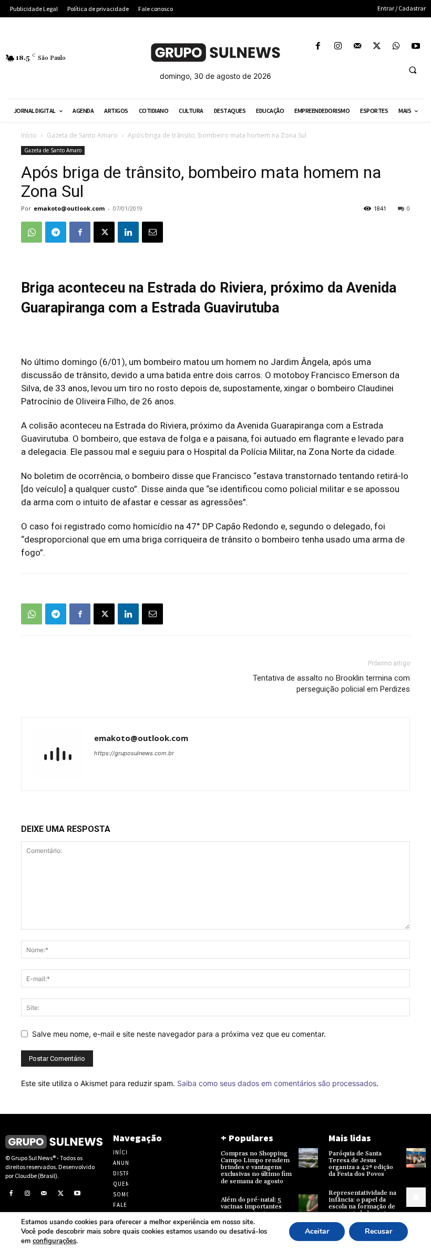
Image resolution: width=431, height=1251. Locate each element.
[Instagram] (338, 46)
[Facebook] (318, 46)
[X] (377, 46)
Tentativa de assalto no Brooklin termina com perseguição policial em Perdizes (331, 683)
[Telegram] (55, 232)
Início (29, 135)
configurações (54, 1241)
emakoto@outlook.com (69, 208)
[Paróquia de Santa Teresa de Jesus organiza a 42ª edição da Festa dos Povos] (416, 1157)
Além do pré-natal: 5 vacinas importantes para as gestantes (251, 1206)
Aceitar (317, 1231)
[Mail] (357, 46)
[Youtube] (416, 46)
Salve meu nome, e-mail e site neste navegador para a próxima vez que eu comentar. (179, 1033)
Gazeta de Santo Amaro (82, 135)
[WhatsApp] (396, 46)
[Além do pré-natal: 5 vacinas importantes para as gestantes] (308, 1204)
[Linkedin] (128, 232)
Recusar (378, 1231)
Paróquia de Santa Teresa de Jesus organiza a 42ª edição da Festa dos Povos (361, 1164)
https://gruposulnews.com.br (134, 753)
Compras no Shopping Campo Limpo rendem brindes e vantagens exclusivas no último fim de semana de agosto (256, 1167)
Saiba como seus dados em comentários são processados (276, 1083)
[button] (412, 70)
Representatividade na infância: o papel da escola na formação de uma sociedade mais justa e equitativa (362, 1207)
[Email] (152, 232)
